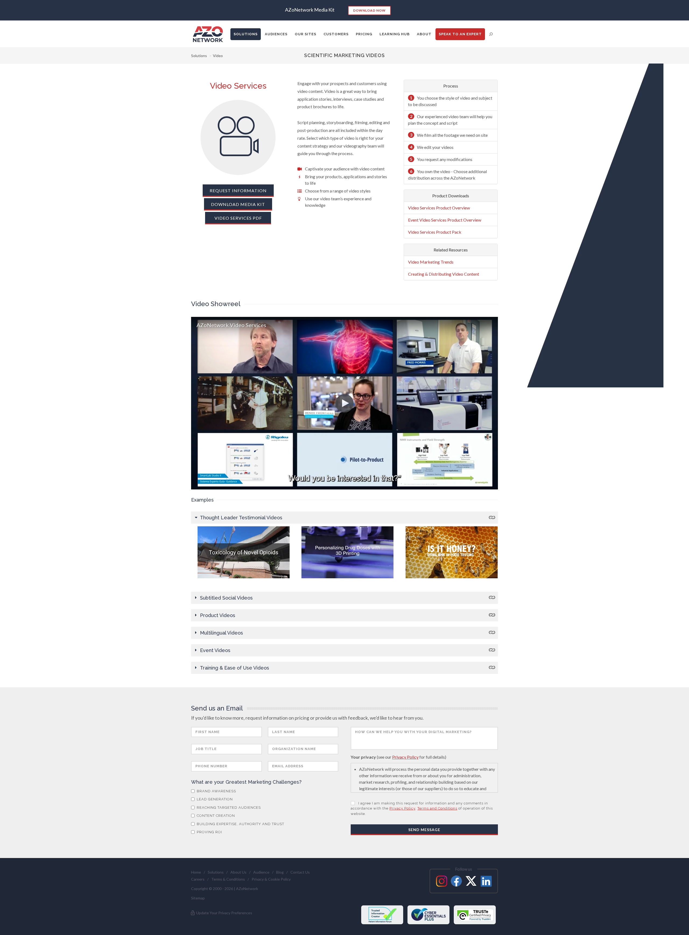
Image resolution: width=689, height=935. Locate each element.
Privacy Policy (405, 756)
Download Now (369, 10)
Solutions (199, 55)
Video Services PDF (238, 217)
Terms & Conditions (228, 879)
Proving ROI (209, 832)
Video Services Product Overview (439, 207)
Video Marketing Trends (431, 261)
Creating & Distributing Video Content (443, 273)
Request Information (238, 190)
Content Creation (215, 816)
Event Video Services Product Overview (444, 219)
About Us (238, 872)
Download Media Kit (238, 204)
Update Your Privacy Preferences (223, 913)
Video (218, 55)
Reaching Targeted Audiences (228, 808)
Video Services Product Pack (434, 231)
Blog (280, 872)
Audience (261, 872)
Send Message (424, 829)
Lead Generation (214, 799)
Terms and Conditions (437, 808)
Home (196, 872)
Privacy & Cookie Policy (271, 879)
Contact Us (300, 872)
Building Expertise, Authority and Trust (240, 824)
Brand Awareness (216, 791)
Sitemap (198, 898)
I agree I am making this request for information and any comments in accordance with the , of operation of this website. (422, 808)
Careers (198, 879)
